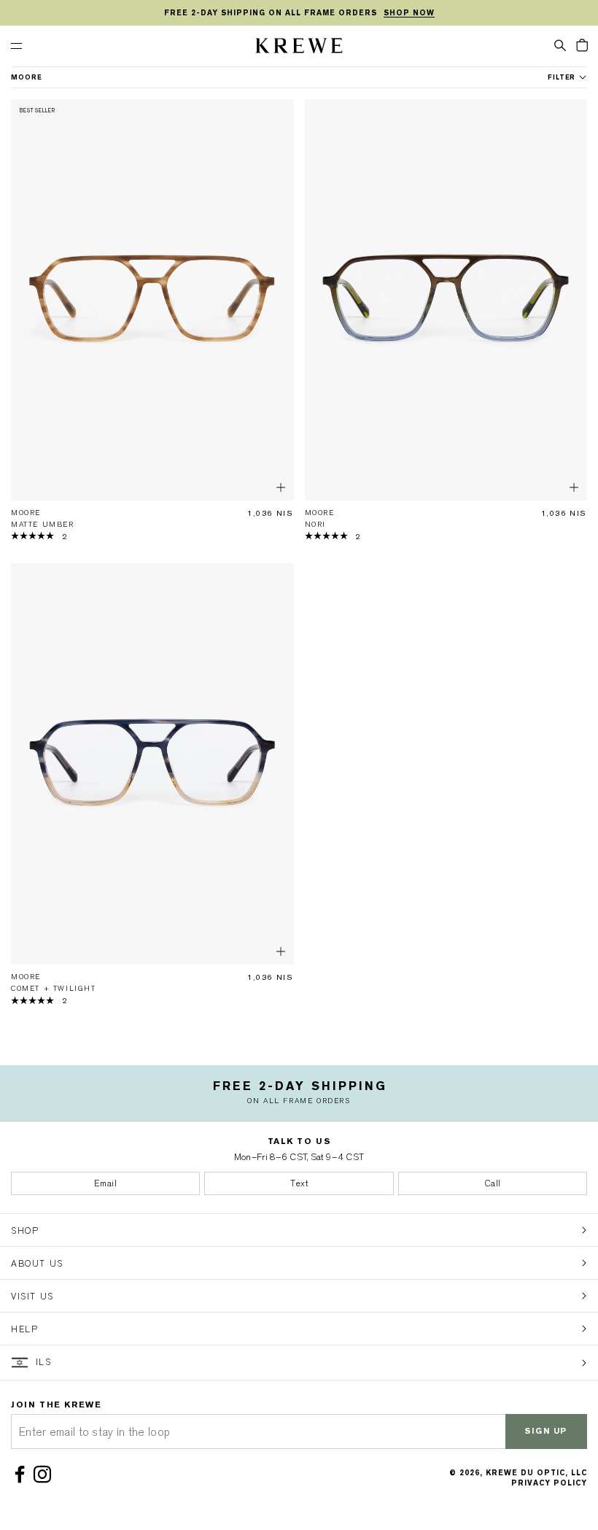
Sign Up (546, 1431)
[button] (560, 44)
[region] (299, 13)
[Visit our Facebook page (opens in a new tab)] (22, 1474)
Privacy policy (549, 1483)
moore (26, 77)
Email (105, 1183)
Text (299, 1183)
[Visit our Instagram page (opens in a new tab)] (45, 1474)
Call (492, 1183)
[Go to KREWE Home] (299, 47)
